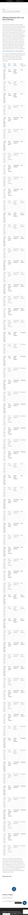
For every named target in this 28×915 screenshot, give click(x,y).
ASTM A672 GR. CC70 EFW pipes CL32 (4, 850)
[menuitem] (4, 913)
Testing (4, 872)
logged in (10, 901)
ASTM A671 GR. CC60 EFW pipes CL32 (4, 432)
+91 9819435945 (9, 1)
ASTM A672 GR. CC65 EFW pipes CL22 (4, 707)
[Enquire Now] (25, 903)
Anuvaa (18, 911)
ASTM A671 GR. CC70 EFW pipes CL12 (4, 194)
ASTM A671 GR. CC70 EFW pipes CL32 (4, 456)
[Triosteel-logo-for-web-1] (11, 5)
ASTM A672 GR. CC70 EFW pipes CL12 (4, 587)
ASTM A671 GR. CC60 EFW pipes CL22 (4, 301)
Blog (3, 9)
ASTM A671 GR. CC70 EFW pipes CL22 (4, 325)
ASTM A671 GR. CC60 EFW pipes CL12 (4, 170)
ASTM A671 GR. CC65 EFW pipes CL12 (4, 182)
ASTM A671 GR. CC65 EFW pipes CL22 (4, 313)
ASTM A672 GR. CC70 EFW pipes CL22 (4, 719)
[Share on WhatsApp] (14, 880)
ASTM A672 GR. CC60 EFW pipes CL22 (4, 695)
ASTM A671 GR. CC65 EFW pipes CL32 (4, 444)
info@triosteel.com (19, 1)
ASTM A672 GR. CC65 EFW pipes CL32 (4, 838)
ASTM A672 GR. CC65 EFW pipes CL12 (4, 575)
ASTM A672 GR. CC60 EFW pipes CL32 (4, 826)
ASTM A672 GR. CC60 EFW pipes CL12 (4, 564)
